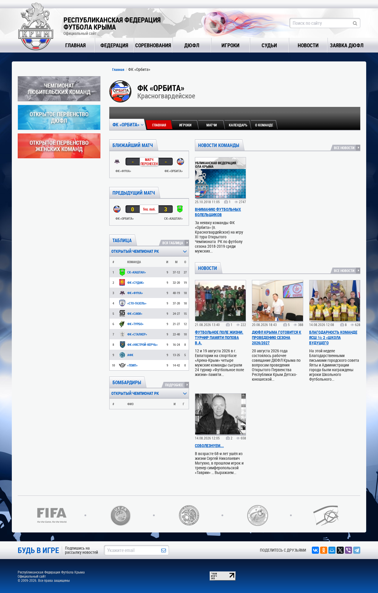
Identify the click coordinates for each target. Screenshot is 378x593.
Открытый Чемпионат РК (135, 251)
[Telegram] (356, 550)
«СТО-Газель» (136, 303)
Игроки (230, 45)
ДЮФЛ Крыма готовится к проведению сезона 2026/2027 (276, 337)
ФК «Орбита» (127, 124)
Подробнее (174, 384)
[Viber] (348, 550)
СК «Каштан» (136, 272)
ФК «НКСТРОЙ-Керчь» (142, 344)
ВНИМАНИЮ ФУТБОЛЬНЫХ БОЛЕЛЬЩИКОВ (218, 211)
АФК (130, 355)
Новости (308, 45)
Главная (75, 45)
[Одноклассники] (323, 550)
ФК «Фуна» (135, 293)
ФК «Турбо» (135, 324)
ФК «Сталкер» (137, 334)
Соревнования (153, 45)
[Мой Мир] (331, 550)
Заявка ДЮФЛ (347, 45)
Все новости (344, 147)
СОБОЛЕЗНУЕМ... (209, 445)
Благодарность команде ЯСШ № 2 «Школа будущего (333, 337)
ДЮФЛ (191, 45)
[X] (340, 550)
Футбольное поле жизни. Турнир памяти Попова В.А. (219, 337)
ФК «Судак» (135, 282)
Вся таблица (172, 242)
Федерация (114, 45)
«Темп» (132, 365)
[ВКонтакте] (315, 550)
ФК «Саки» (134, 313)
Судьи (269, 45)
